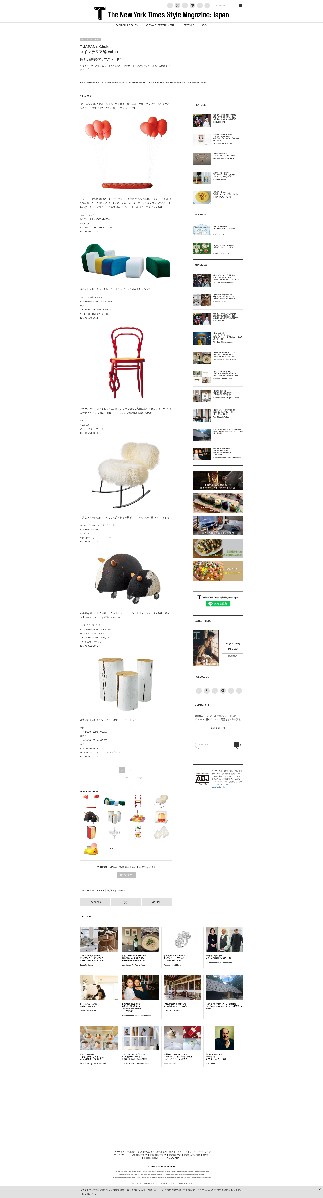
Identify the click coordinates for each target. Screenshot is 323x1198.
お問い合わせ (205, 1152)
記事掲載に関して (158, 1155)
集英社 (206, 1155)
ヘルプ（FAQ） (121, 1154)
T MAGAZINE (173, 1158)
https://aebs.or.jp (218, 787)
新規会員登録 (218, 728)
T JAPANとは (118, 1152)
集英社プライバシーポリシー (182, 1152)
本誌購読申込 (175, 1155)
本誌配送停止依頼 (192, 1155)
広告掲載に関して (139, 1155)
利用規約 (131, 1152)
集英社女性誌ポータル (154, 1158)
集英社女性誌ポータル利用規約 (152, 1152)
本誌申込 (232, 656)
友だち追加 (126, 875)
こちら (226, 784)
